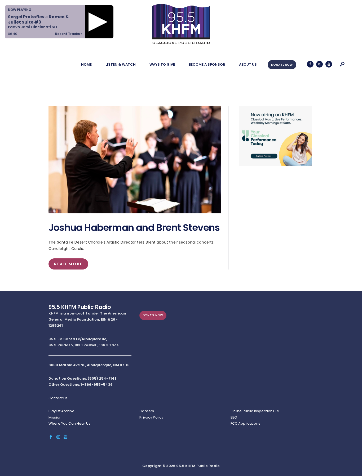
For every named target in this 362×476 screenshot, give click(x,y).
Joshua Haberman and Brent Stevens (134, 227)
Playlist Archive (61, 411)
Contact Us (58, 398)
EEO (234, 417)
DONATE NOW (282, 64)
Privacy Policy (151, 417)
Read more (68, 264)
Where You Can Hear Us (69, 423)
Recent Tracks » (68, 34)
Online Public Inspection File (255, 411)
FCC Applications (245, 423)
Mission (54, 417)
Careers (146, 411)
